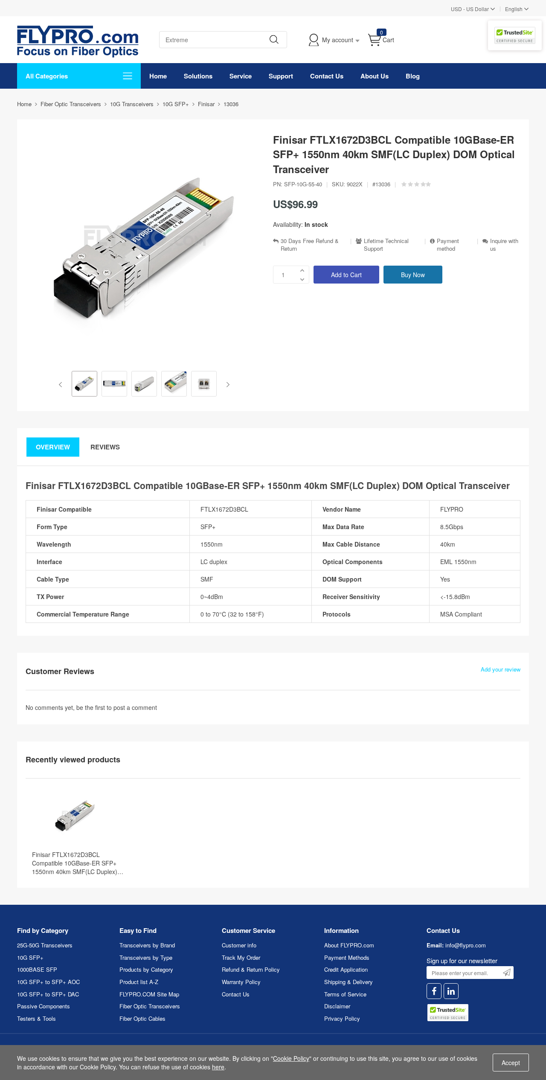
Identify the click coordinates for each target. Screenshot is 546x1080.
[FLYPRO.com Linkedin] (451, 991)
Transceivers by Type (145, 957)
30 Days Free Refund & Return (310, 245)
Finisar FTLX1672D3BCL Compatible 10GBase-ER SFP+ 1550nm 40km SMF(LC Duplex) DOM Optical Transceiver (74, 863)
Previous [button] (62, 384)
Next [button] (226, 384)
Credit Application (346, 969)
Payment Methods (346, 957)
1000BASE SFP (37, 969)
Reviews (105, 447)
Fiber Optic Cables (142, 1018)
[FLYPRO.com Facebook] (434, 991)
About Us (374, 76)
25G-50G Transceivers (45, 945)
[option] (84, 384)
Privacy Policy (342, 1018)
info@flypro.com (465, 945)
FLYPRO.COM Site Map (149, 994)
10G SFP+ (30, 957)
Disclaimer (337, 1006)
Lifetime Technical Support (386, 245)
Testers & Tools (36, 1018)
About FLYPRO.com (349, 945)
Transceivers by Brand (147, 945)
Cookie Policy (291, 1058)
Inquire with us (504, 245)
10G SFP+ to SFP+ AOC (48, 982)
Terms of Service (345, 994)
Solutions (198, 76)
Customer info (239, 945)
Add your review (500, 669)
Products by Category (146, 969)
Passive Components (43, 1006)
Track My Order (241, 957)
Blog (413, 76)
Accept (511, 1062)
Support (281, 76)
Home (158, 76)
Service (240, 76)
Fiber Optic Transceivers (149, 1006)
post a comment (135, 707)
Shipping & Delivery (348, 982)
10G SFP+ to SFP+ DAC (48, 994)
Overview (53, 447)
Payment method (448, 245)
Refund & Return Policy (251, 969)
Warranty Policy (241, 982)
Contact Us (326, 76)
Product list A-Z (138, 982)
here (218, 1067)
